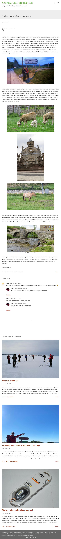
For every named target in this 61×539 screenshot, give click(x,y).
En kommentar (10, 397)
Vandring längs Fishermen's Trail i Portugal (21, 445)
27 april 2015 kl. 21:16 (21, 288)
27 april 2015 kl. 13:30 (15, 298)
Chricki (8, 283)
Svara (8, 295)
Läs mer (57, 397)
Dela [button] (56, 272)
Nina (7, 298)
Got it (34, 537)
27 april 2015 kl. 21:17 (21, 303)
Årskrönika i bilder (10, 380)
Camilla (13, 288)
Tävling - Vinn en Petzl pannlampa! (17, 510)
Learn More (28, 537)
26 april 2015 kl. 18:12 (16, 283)
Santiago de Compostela (15, 272)
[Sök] (55, 3)
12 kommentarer (10, 526)
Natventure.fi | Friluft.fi (17, 3)
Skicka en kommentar (12, 461)
